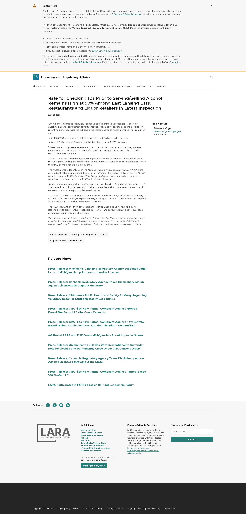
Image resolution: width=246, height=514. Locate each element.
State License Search (91, 433)
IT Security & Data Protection (126, 14)
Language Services (135, 508)
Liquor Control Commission (66, 240)
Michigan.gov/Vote (94, 466)
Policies (85, 508)
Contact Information (91, 451)
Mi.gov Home (72, 508)
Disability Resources (115, 508)
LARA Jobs (161, 86)
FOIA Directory (154, 508)
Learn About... (90, 86)
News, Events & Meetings (117, 86)
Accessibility (97, 508)
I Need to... (70, 86)
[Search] (211, 77)
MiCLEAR (85, 440)
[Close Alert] (211, 5)
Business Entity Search (92, 435)
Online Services (88, 430)
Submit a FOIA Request (92, 445)
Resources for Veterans (138, 448)
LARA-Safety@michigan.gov (107, 51)
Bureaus (53, 86)
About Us (37, 86)
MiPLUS (84, 438)
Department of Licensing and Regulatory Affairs (78, 234)
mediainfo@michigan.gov (167, 131)
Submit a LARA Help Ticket (94, 443)
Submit (192, 439)
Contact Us (175, 62)
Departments (170, 508)
